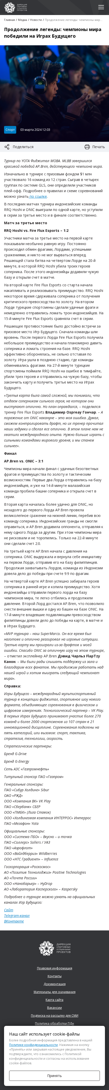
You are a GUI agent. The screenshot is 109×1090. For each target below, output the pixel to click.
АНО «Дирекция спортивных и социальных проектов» (15, 7)
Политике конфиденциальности (33, 1045)
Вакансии (54, 1008)
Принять (54, 1075)
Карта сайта (54, 1000)
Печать (98, 146)
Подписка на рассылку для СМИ (54, 1015)
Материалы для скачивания (55, 992)
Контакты (55, 976)
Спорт (10, 130)
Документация (55, 984)
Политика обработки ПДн (54, 1023)
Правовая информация (54, 968)
